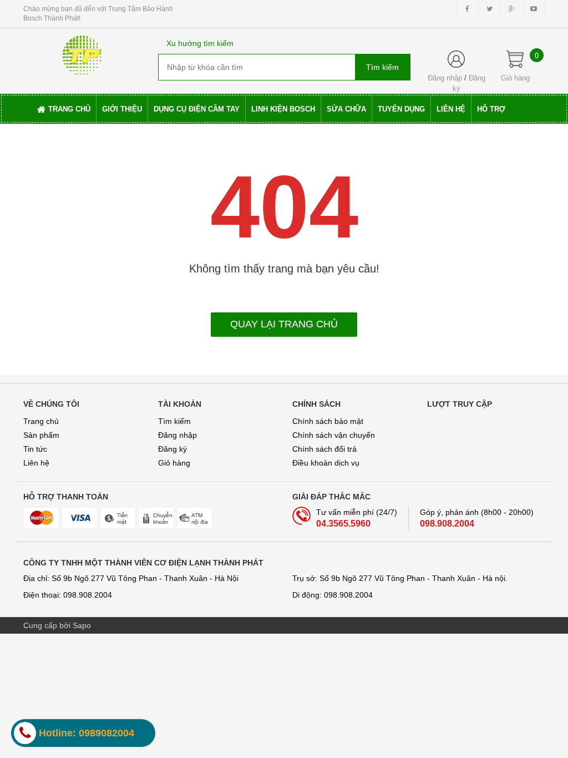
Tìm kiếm (174, 421)
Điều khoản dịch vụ (325, 462)
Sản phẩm (41, 435)
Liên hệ (36, 462)
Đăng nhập (445, 78)
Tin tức (35, 448)
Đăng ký (172, 448)
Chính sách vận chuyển (333, 435)
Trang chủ (41, 421)
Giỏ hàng (174, 462)
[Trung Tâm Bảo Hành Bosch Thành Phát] (82, 51)
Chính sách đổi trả (324, 448)
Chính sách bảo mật (327, 421)
